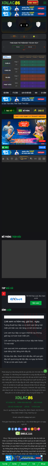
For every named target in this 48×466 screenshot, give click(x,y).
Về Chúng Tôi (10, 402)
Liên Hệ (26, 407)
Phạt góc (41, 57)
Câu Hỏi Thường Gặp (15, 407)
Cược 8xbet (32, 2)
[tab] (9, 110)
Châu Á (22, 57)
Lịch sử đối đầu (26, 93)
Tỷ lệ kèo (15, 93)
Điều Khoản (38, 402)
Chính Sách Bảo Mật (24, 402)
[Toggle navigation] (44, 3)
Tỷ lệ (33, 464)
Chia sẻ (41, 110)
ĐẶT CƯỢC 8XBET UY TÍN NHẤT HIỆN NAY (30, 116)
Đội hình (6, 93)
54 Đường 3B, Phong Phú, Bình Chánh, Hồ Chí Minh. (27, 410)
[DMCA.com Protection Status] (24, 433)
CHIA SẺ (42, 147)
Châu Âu (28, 57)
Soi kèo (14, 464)
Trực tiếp (4, 464)
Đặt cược (36, 303)
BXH (36, 93)
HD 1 (6, 147)
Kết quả (43, 464)
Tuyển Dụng (36, 407)
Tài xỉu (35, 57)
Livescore (24, 464)
